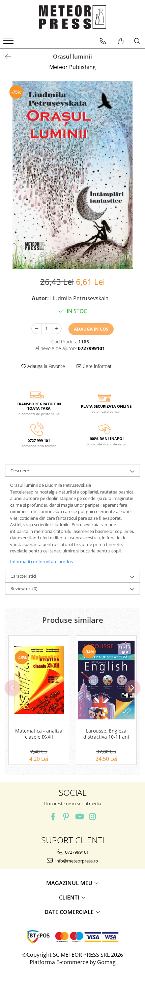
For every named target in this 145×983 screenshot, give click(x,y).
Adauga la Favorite (45, 366)
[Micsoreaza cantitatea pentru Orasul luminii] (36, 328)
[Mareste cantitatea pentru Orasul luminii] (57, 328)
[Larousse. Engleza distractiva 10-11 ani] (106, 680)
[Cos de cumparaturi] (120, 41)
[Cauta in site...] (137, 41)
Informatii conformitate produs (41, 561)
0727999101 (76, 852)
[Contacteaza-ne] (103, 41)
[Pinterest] (66, 816)
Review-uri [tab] (23, 588)
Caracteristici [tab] (23, 576)
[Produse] (9, 43)
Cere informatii (97, 366)
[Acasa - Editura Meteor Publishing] (72, 17)
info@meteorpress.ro (76, 861)
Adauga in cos (91, 329)
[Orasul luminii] (72, 175)
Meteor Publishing (72, 67)
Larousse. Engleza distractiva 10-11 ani (106, 734)
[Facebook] (53, 816)
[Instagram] (92, 816)
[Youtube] (79, 816)
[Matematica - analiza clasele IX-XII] (38, 680)
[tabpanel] (72, 175)
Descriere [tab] (19, 471)
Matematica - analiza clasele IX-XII (38, 734)
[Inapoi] (5, 56)
